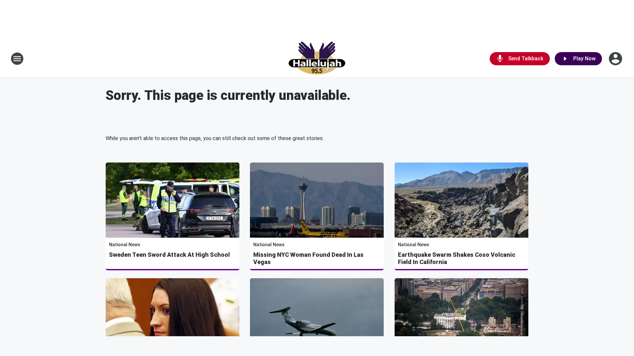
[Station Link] (317, 59)
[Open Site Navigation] (17, 58)
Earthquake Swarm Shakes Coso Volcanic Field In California (456, 258)
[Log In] (616, 58)
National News (124, 244)
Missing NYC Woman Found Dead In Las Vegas (308, 258)
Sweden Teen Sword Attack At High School (169, 254)
